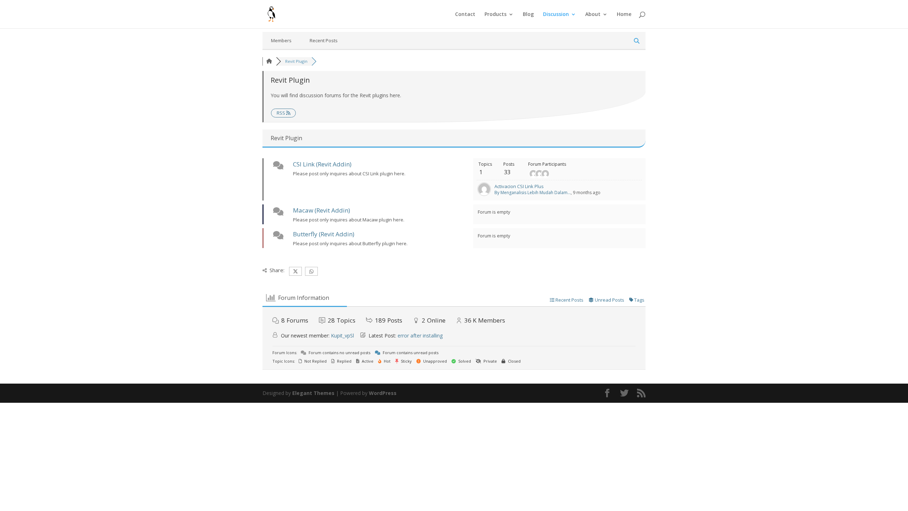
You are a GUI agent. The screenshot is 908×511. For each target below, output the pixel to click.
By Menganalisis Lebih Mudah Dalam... (532, 192)
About (592, 14)
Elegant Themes (313, 393)
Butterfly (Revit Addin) (323, 234)
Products (495, 14)
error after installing (420, 335)
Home (624, 14)
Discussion (556, 14)
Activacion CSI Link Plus (519, 186)
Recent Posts (324, 40)
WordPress (383, 393)
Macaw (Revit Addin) (321, 210)
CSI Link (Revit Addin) (322, 164)
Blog (528, 14)
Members (281, 40)
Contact (465, 14)
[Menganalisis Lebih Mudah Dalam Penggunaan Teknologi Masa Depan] (484, 194)
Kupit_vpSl (342, 335)
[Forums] (269, 61)
